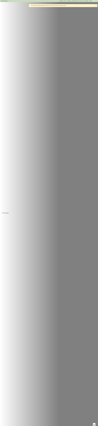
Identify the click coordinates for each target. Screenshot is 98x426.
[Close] (96, 5)
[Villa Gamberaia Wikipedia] (96, 1)
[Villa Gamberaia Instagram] (92, 1)
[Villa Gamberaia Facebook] (94, 1)
